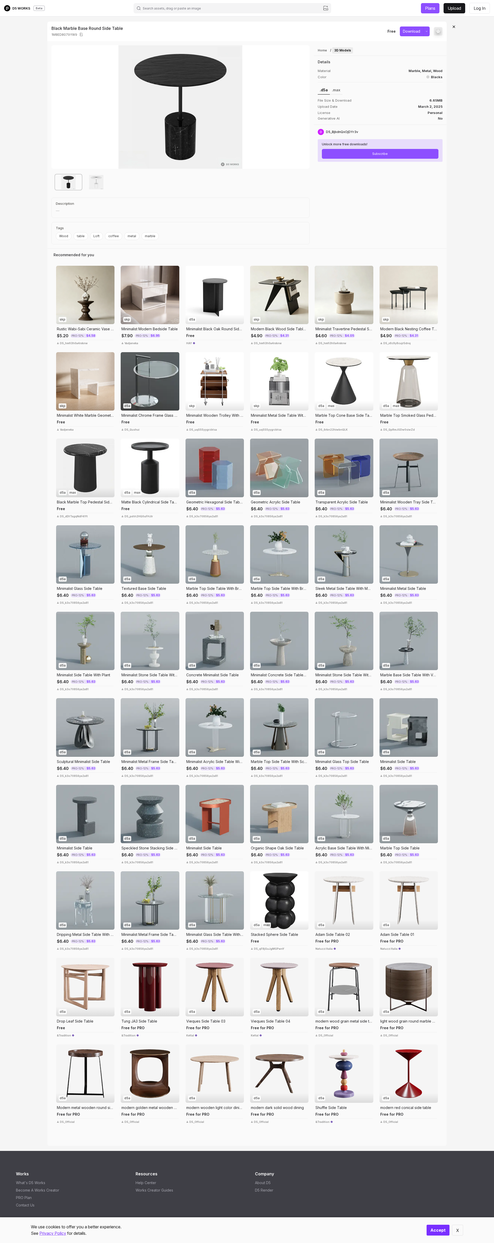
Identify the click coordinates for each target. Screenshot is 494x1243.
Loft (96, 236)
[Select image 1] (68, 182)
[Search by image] (326, 8)
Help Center (146, 1182)
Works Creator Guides (154, 1190)
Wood (63, 236)
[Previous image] (59, 107)
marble (150, 236)
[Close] (454, 27)
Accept (438, 1230)
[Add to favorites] (438, 31)
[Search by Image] (61, 271)
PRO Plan (24, 1197)
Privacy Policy (52, 1233)
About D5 (263, 1182)
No (440, 118)
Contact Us (25, 1205)
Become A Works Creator (37, 1190)
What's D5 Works (30, 1182)
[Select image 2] (96, 182)
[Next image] (301, 107)
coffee (113, 236)
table (81, 236)
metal (132, 236)
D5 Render (264, 1190)
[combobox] (232, 8)
